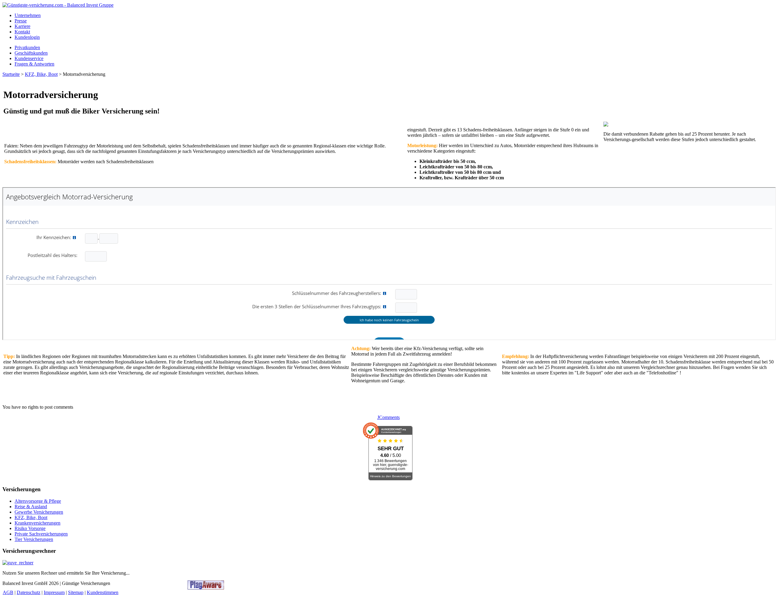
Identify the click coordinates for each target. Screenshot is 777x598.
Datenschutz (28, 592)
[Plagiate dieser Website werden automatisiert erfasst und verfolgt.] (206, 587)
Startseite (11, 74)
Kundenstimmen (102, 592)
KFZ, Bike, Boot (41, 74)
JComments (388, 417)
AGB (8, 592)
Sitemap (75, 592)
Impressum (54, 592)
